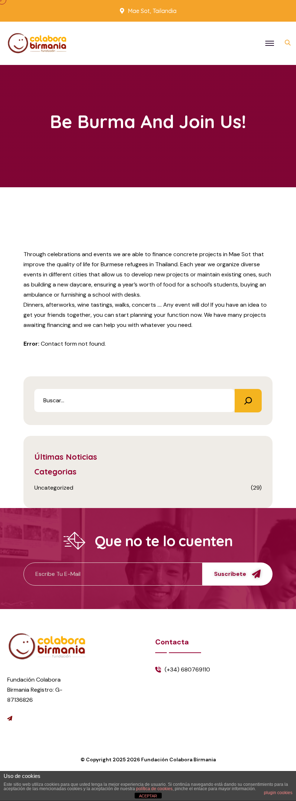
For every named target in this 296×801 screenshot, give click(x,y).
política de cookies (154, 788)
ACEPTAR (148, 796)
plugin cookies (278, 792)
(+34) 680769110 (187, 669)
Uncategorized (53, 487)
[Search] (248, 400)
